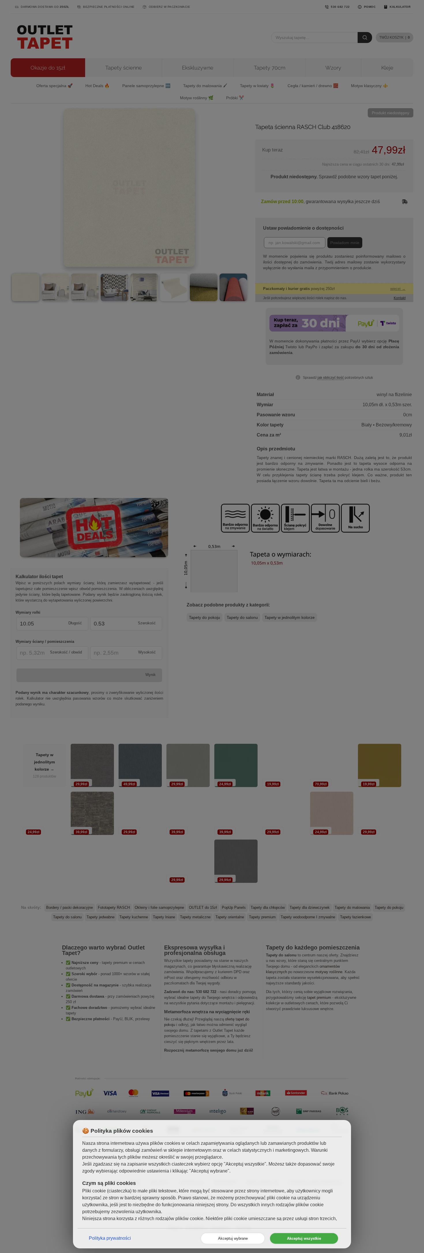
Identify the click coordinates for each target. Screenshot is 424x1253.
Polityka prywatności (110, 1238)
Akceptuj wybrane (233, 1238)
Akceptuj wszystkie (304, 1238)
